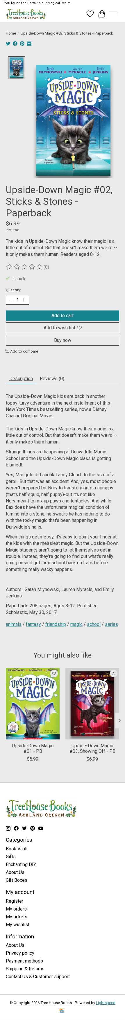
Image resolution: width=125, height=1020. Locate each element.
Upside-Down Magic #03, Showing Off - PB (92, 748)
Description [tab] (21, 378)
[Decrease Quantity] (11, 300)
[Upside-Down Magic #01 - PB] (33, 703)
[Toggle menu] (113, 14)
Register (14, 901)
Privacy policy (20, 953)
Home (11, 33)
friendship (55, 624)
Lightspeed (105, 1003)
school (94, 624)
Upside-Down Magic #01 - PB (32, 748)
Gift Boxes (16, 880)
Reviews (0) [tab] (52, 378)
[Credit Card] (61, 1011)
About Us (15, 872)
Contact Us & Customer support (38, 976)
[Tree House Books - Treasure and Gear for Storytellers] (26, 14)
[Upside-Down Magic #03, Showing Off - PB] (92, 703)
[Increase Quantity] (23, 300)
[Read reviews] (25, 266)
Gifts (11, 856)
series (111, 624)
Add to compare (24, 351)
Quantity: (13, 290)
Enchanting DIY (21, 864)
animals (14, 624)
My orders (16, 909)
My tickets (16, 917)
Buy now (62, 340)
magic (76, 624)
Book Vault (17, 849)
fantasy (33, 624)
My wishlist (17, 924)
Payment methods (24, 961)
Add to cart (62, 315)
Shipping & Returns (25, 968)
